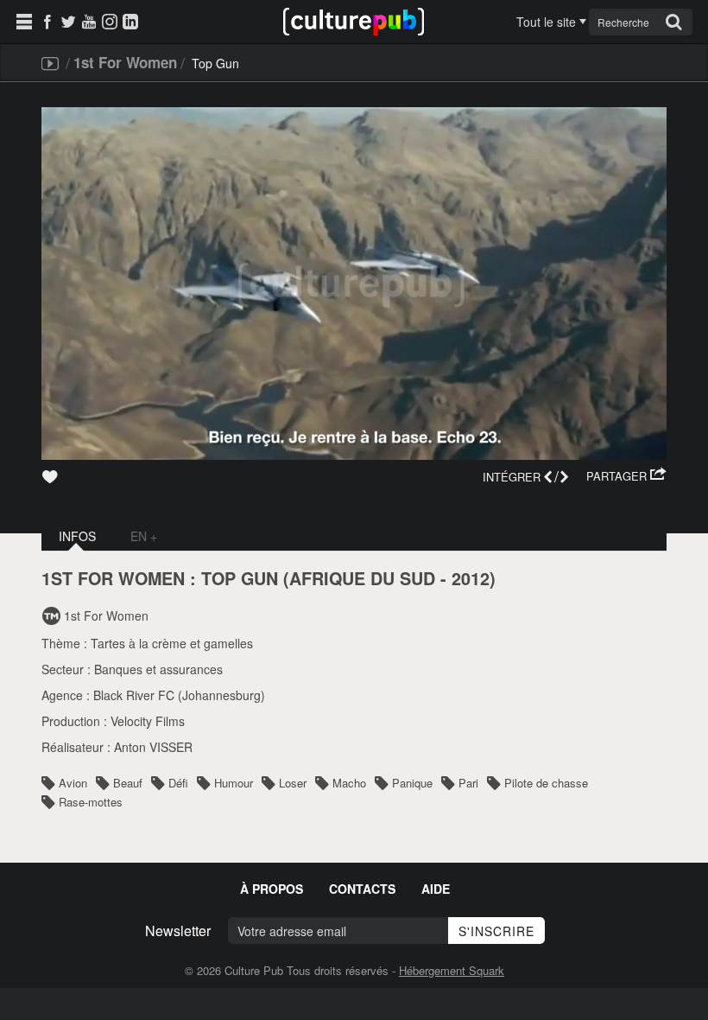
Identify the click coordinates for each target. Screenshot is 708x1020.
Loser (293, 783)
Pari (468, 783)
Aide (435, 888)
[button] (626, 476)
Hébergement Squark (451, 970)
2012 (471, 578)
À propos (271, 888)
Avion (73, 783)
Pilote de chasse (546, 783)
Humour (233, 783)
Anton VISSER (153, 746)
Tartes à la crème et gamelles (172, 643)
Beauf (127, 783)
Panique (412, 783)
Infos (77, 536)
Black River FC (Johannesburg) (179, 695)
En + (143, 536)
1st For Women (125, 62)
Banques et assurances (158, 669)
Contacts (362, 888)
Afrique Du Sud (362, 578)
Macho (349, 783)
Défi (178, 783)
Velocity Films (148, 721)
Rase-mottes (91, 802)
